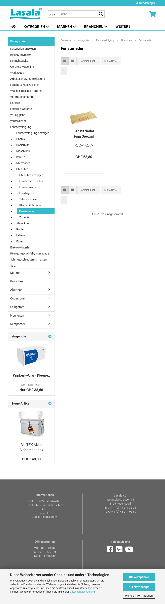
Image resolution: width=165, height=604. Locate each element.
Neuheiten (17, 315)
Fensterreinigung (20, 127)
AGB (44, 509)
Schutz (20, 157)
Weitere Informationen (139, 595)
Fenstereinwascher (31, 181)
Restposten (18, 324)
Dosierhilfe (22, 145)
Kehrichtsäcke (19, 60)
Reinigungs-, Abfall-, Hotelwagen (30, 253)
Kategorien (35, 27)
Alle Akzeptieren (139, 577)
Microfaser (23, 163)
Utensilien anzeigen (31, 175)
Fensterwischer (28, 187)
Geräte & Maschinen (22, 66)
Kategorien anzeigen (23, 48)
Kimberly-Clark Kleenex (31, 375)
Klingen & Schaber (30, 205)
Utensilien (22, 169)
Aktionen (16, 290)
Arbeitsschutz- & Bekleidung (27, 78)
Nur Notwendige (139, 587)
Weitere (123, 26)
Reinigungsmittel (20, 54)
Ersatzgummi (27, 193)
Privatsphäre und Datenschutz (45, 505)
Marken (65, 27)
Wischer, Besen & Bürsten (26, 90)
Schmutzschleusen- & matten (28, 259)
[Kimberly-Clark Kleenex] (31, 356)
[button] (65, 61)
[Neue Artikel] (50, 403)
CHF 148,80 (31, 459)
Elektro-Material (20, 247)
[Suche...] (101, 14)
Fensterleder (27, 211)
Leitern (20, 235)
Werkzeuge (17, 72)
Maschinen (23, 151)
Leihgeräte (17, 307)
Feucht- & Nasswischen (24, 84)
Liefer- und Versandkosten (44, 501)
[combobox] (88, 61)
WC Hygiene (17, 115)
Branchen (94, 27)
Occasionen (18, 298)
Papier (20, 229)
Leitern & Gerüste (21, 108)
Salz (12, 265)
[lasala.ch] (26, 14)
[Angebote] (50, 336)
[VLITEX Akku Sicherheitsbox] (31, 424)
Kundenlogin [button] (146, 3)
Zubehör (24, 217)
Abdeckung (23, 223)
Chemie (21, 139)
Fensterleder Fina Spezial (83, 133)
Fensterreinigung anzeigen (32, 133)
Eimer (19, 241)
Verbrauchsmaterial (22, 96)
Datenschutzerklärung (82, 591)
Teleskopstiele (28, 199)
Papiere (15, 102)
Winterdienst (18, 121)
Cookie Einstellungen (45, 516)
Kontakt (45, 513)
